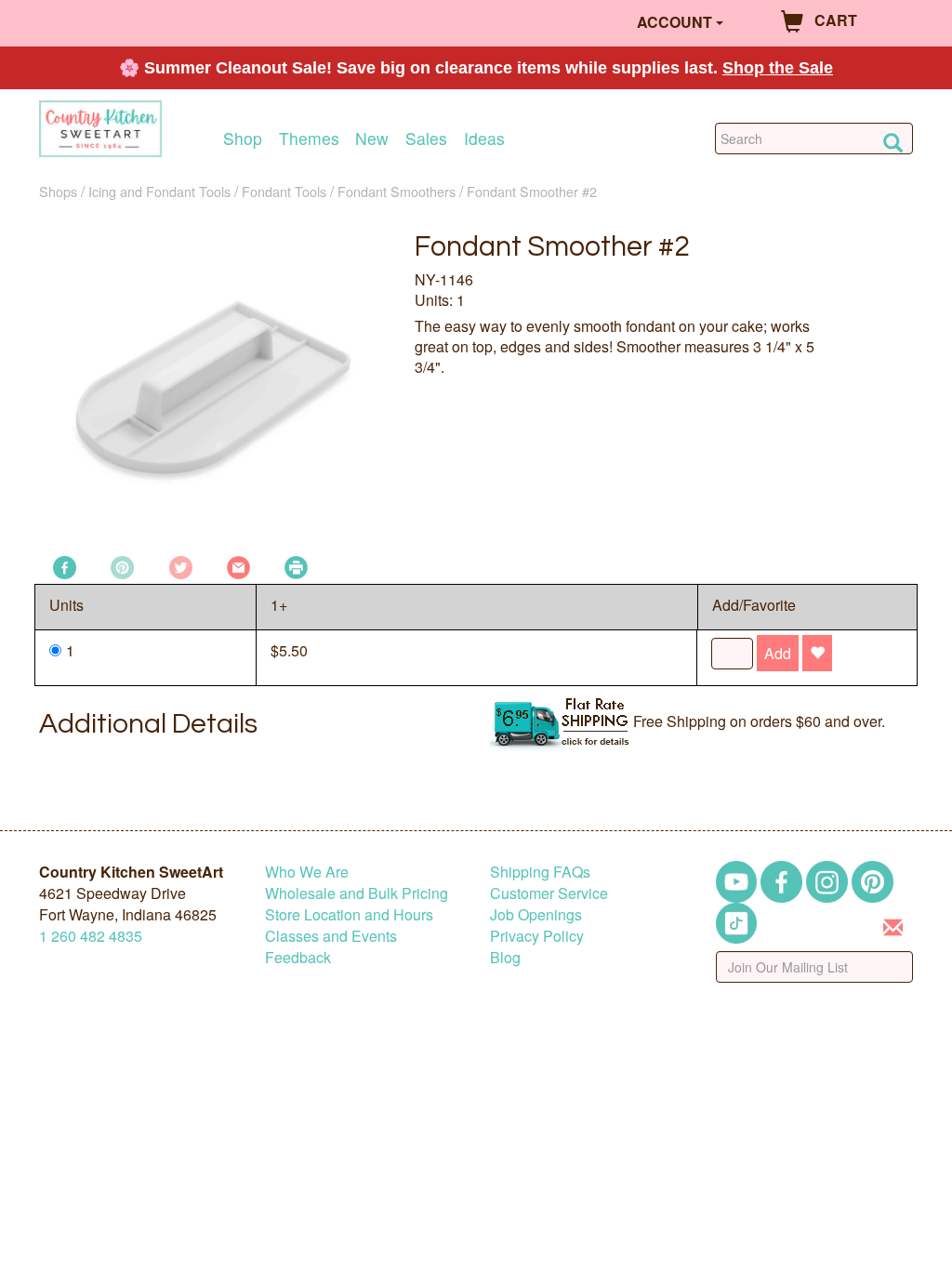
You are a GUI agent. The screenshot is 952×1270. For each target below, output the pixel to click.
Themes (309, 138)
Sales (426, 138)
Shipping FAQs (540, 871)
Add (777, 653)
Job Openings (536, 914)
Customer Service (549, 893)
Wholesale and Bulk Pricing (356, 893)
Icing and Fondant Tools (159, 191)
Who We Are (307, 871)
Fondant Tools (284, 191)
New (372, 138)
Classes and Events (331, 935)
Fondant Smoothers (396, 191)
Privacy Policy (537, 935)
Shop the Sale (777, 68)
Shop (242, 138)
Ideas (484, 138)
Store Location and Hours (349, 914)
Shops (58, 191)
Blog (505, 957)
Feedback (298, 957)
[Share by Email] (238, 565)
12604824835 (90, 935)
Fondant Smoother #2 (532, 191)
